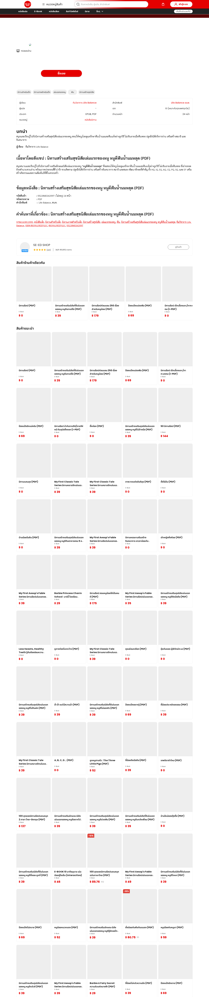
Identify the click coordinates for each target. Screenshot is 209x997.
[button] (183, 11)
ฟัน (72, 92)
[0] (163, 4)
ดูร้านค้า (178, 247)
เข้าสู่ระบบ (183, 4)
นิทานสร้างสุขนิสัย (86, 92)
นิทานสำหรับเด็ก (23, 92)
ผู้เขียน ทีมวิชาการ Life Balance (57, 32)
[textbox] (104, 184)
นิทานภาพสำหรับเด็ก (42, 92)
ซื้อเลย (61, 73)
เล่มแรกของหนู (60, 92)
